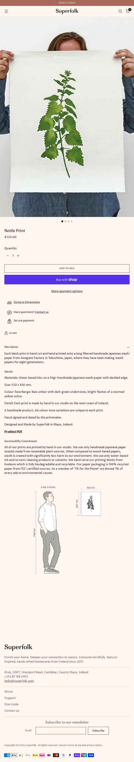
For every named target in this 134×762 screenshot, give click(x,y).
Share (13, 333)
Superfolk (31, 745)
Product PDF (13, 432)
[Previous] (47, 3)
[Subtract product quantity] (8, 255)
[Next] (87, 3)
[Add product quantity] (18, 255)
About (8, 692)
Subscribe (98, 731)
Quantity (10, 248)
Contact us (42, 312)
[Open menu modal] (6, 11)
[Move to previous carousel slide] (119, 605)
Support (10, 698)
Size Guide (11, 704)
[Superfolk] (67, 11)
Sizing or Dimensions (27, 302)
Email (28, 730)
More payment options (67, 291)
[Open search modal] (120, 11)
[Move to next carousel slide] (127, 605)
